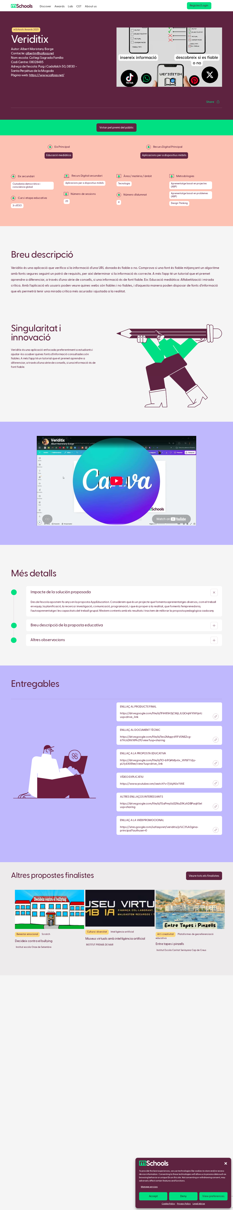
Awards (59, 6)
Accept (153, 1196)
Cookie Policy (168, 1204)
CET (79, 6)
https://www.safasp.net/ (46, 75)
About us (91, 6)
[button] (226, 1163)
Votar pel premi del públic (116, 127)
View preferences (213, 1196)
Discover (45, 6)
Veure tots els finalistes (204, 876)
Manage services (149, 1187)
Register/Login (199, 5)
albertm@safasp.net (39, 53)
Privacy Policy (184, 1204)
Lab (70, 6)
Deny (183, 1196)
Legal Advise (199, 1204)
